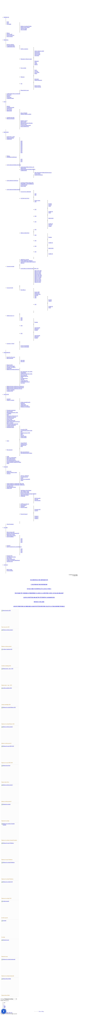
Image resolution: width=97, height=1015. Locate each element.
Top (11, 1012)
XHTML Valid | (8, 1012)
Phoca (40, 1011)
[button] (4, 1011)
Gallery (42, 1011)
